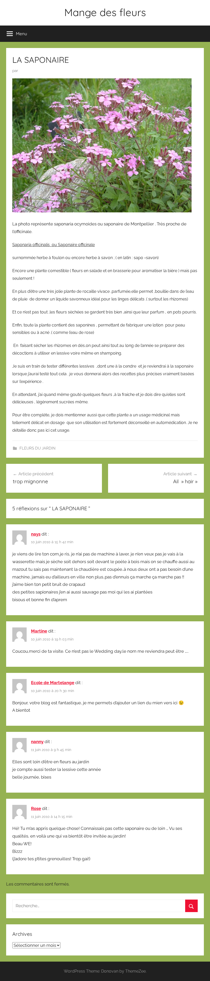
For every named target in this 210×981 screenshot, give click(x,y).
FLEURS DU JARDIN (37, 448)
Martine (39, 631)
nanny (37, 741)
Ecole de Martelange (52, 682)
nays (35, 534)
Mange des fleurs (105, 12)
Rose (36, 808)
